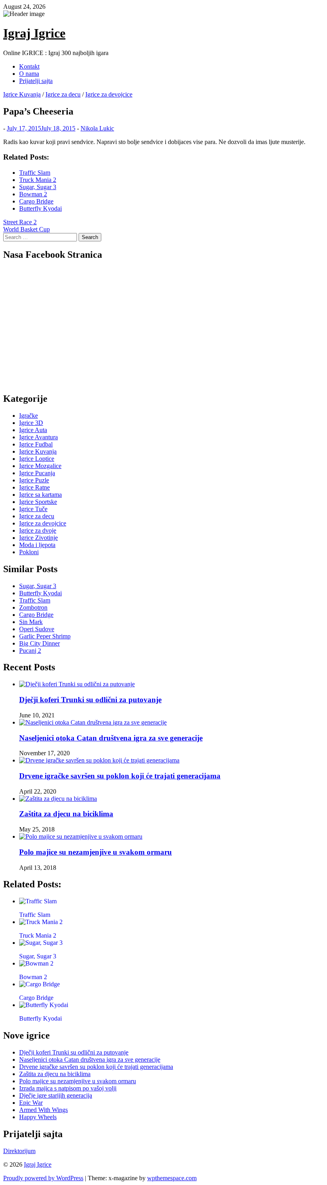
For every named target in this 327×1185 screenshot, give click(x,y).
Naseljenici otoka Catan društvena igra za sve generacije (111, 738)
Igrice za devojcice (108, 94)
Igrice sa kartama (40, 494)
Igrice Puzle (34, 480)
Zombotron (33, 607)
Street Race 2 (20, 222)
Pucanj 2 (30, 650)
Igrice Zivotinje (38, 537)
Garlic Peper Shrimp (45, 636)
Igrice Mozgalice (40, 465)
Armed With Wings (43, 1109)
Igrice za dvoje (37, 530)
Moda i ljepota (37, 544)
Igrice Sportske (38, 501)
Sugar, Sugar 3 (37, 586)
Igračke (28, 415)
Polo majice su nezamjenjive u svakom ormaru (95, 852)
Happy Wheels (38, 1117)
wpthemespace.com (172, 1178)
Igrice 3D (31, 422)
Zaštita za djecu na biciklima (66, 814)
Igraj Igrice (34, 33)
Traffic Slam (34, 600)
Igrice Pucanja (37, 473)
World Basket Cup (26, 229)
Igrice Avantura (38, 437)
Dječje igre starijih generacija (55, 1095)
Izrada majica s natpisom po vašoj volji (67, 1088)
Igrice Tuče (33, 509)
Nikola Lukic (97, 128)
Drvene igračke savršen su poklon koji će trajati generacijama (120, 776)
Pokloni (29, 552)
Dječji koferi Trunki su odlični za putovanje (90, 699)
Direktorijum (19, 1150)
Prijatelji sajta (36, 80)
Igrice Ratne (34, 487)
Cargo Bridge (36, 614)
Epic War (31, 1102)
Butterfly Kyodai (40, 593)
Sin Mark (31, 621)
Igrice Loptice (36, 458)
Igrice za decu (63, 94)
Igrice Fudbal (36, 444)
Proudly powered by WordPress (43, 1178)
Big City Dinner (39, 643)
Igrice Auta (33, 430)
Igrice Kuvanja (22, 94)
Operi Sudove (36, 629)
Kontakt (29, 66)
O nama (29, 73)
